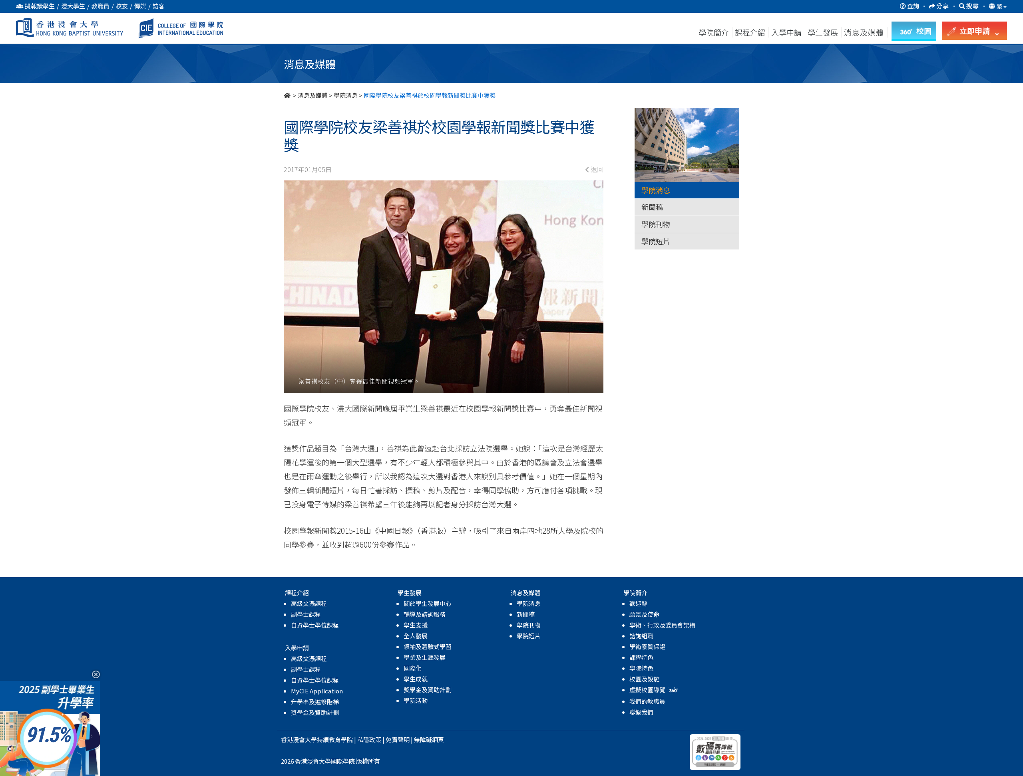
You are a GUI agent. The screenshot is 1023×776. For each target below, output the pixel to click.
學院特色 (641, 668)
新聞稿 (652, 207)
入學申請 (786, 32)
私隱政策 (369, 739)
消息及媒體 (313, 95)
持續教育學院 (335, 739)
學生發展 (823, 32)
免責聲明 (398, 739)
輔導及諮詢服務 (425, 614)
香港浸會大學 (299, 739)
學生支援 (416, 625)
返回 (596, 169)
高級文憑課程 (309, 603)
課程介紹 (751, 32)
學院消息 (346, 95)
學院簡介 (714, 32)
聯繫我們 (641, 712)
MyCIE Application (317, 691)
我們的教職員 (647, 701)
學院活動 (416, 700)
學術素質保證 (647, 646)
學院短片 (655, 241)
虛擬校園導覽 (648, 689)
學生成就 (416, 679)
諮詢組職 (641, 635)
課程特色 (641, 657)
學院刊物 (655, 224)
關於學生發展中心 (428, 603)
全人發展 (416, 635)
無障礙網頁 (429, 739)
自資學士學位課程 (315, 625)
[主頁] (288, 95)
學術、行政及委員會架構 (662, 625)
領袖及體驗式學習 (428, 646)
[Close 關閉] (93, 674)
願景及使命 (644, 614)
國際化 (413, 668)
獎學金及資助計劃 (315, 712)
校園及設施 (644, 679)
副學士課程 (306, 614)
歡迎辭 (638, 603)
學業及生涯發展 (425, 657)
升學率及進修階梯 (315, 701)
